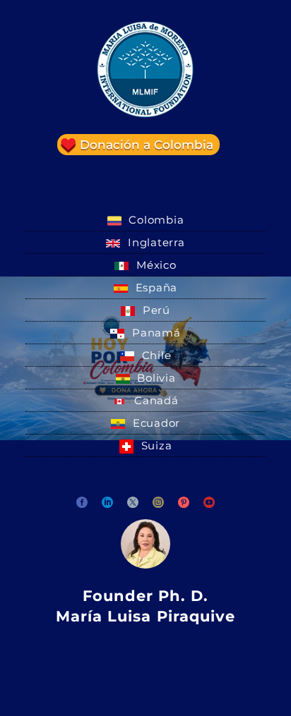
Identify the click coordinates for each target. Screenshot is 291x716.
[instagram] (158, 502)
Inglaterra (154, 242)
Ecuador (154, 423)
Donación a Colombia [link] (146, 145)
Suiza (155, 445)
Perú (154, 310)
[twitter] (132, 502)
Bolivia (155, 377)
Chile (155, 355)
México (154, 265)
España (154, 287)
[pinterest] (183, 502)
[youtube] (209, 502)
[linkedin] (107, 502)
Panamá (154, 332)
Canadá (154, 400)
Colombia (155, 219)
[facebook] (82, 502)
